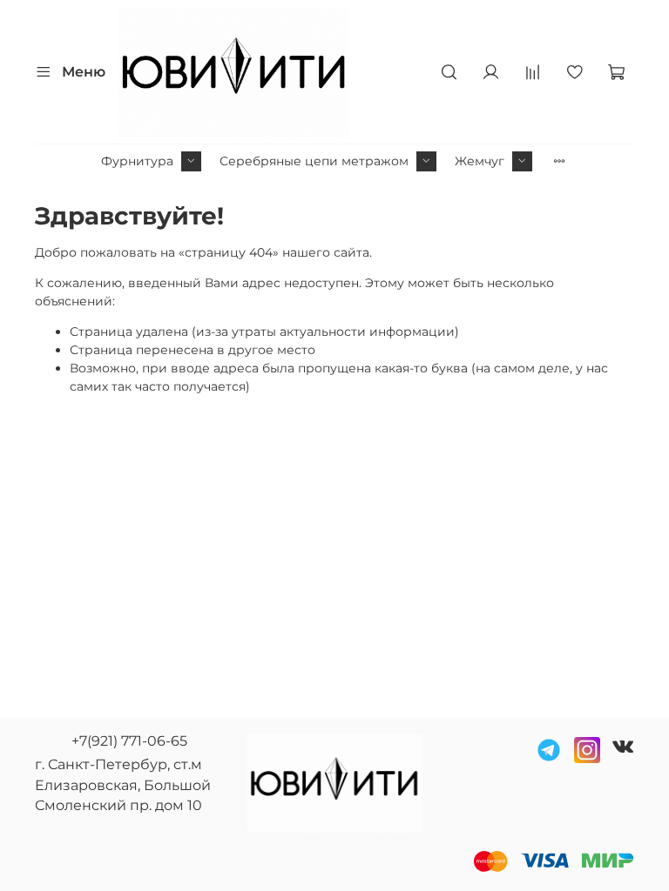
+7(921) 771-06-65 (129, 741)
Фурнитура (137, 161)
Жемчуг (479, 161)
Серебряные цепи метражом (314, 161)
